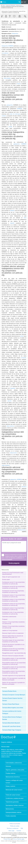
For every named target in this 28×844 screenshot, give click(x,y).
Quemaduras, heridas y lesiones (14, 805)
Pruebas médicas (10, 773)
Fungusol (4, 619)
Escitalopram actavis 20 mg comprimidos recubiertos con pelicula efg (13, 604)
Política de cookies (14, 826)
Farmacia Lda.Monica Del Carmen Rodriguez (11, 712)
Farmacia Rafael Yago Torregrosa (11, 730)
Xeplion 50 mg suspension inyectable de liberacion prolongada (13, 683)
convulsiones (5, 53)
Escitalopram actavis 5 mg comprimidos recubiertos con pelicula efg (13, 608)
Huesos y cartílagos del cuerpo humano (14, 781)
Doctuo (8, 737)
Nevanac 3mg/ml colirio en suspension (13, 633)
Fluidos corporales (11, 816)
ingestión (12, 223)
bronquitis (23, 357)
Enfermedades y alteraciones (14, 763)
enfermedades (7, 78)
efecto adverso (10, 426)
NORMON (10, 46)
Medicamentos (21, 530)
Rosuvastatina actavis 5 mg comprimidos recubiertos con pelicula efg (13, 672)
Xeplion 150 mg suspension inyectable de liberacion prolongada (13, 679)
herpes (18, 83)
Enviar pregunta (14, 563)
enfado (21, 336)
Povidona (24, 486)
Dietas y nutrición (10, 786)
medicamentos (13, 453)
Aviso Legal (11, 830)
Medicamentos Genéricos (13, 777)
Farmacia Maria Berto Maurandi (11, 723)
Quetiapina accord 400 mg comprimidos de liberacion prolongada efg (13, 649)
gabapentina (10, 105)
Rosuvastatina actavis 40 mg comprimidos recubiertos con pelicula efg (14, 667)
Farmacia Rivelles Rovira (9, 691)
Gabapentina (15, 33)
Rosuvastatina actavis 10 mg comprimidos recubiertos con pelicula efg (14, 659)
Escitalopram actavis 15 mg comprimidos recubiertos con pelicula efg (13, 600)
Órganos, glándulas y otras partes (15, 770)
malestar (4, 116)
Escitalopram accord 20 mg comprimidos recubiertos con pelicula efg (13, 587)
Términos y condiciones (16, 557)
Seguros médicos (6, 742)
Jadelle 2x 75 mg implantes (9, 630)
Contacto (19, 830)
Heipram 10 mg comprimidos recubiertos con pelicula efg (13, 622)
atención (9, 401)
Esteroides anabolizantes (9, 616)
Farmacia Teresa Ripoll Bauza (10, 704)
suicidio (10, 126)
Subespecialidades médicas (13, 812)
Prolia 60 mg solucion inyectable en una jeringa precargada (13, 645)
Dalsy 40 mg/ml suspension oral (11, 577)
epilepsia (12, 210)
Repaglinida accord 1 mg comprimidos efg (14, 653)
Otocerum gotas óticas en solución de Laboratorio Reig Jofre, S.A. (12, 636)
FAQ (22, 828)
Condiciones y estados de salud (14, 798)
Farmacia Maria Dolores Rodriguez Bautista (12, 718)
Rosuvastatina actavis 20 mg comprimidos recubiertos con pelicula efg (14, 663)
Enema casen (6, 579)
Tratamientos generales (12, 802)
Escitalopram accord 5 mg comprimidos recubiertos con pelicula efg (13, 591)
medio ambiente (6, 465)
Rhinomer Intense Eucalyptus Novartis (12, 655)
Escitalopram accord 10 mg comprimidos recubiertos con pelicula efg (13, 583)
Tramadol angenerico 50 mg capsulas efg (13, 675)
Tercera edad (5, 746)
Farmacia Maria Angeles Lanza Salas (12, 707)
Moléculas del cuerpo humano (14, 790)
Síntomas (8, 766)
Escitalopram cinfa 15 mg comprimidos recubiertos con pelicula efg (13, 613)
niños (25, 217)
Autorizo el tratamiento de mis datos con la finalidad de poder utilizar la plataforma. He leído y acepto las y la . (14, 557)
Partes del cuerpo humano (13, 795)
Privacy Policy (7, 839)
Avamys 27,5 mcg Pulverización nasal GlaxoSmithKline (12, 573)
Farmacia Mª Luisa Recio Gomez (11, 726)
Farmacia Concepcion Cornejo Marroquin (13, 695)
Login (24, 2)
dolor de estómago (15, 114)
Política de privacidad (7, 559)
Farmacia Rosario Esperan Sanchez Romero (12, 699)
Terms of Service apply (18, 839)
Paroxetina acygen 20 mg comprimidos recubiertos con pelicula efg (13, 641)
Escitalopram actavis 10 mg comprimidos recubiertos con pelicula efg (13, 595)
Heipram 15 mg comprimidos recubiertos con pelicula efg (13, 627)
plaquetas (12, 388)
